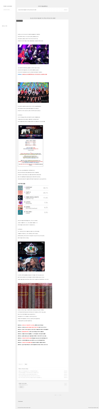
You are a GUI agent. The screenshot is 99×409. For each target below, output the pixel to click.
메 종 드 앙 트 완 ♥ (8, 6)
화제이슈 (20, 368)
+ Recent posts (20, 401)
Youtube (27, 407)
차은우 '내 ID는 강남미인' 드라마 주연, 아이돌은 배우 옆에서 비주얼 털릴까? (29, 377)
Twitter (22, 407)
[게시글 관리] (22, 364)
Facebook (24, 407)
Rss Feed (19, 407)
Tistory (92, 407)
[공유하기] (21, 364)
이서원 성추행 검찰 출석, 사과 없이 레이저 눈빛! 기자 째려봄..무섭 (28, 372)
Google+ (29, 407)
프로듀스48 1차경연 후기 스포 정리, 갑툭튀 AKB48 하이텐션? (27, 374)
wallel (97, 407)
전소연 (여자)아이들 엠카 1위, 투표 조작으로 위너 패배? (27, 9)
